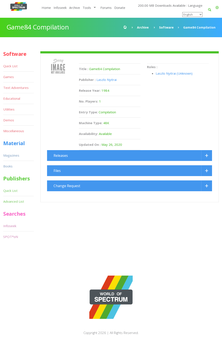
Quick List (10, 66)
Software (166, 27)
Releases (61, 155)
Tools (87, 7)
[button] (217, 7)
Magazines (11, 155)
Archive (74, 7)
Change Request (67, 185)
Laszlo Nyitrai (106, 79)
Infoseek (60, 7)
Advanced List (13, 201)
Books (8, 166)
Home (46, 7)
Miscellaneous (13, 131)
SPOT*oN (10, 236)
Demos (8, 120)
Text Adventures (16, 87)
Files (57, 170)
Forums (106, 7)
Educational (11, 98)
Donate (119, 7)
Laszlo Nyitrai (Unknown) (174, 73)
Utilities (9, 109)
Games (8, 77)
